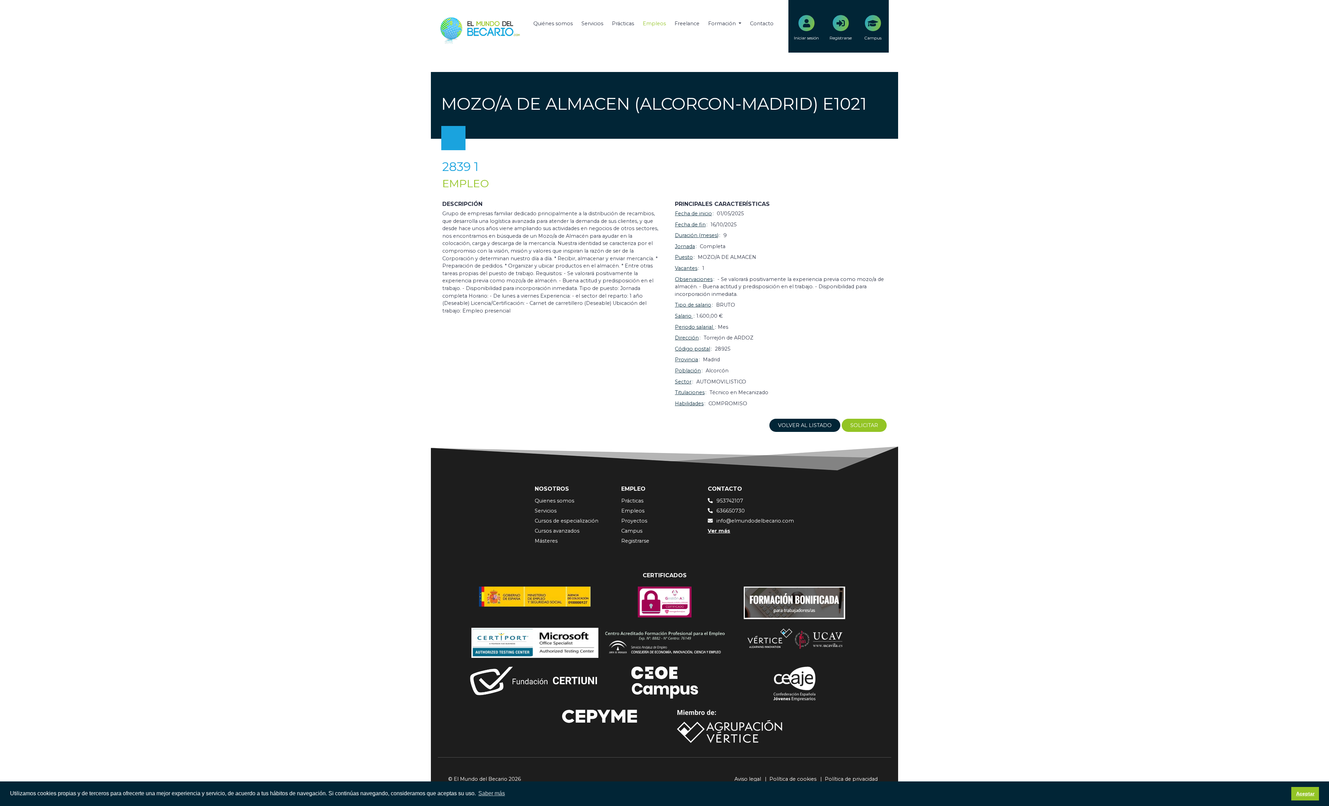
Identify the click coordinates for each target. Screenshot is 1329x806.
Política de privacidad (851, 779)
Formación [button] (722, 23)
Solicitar (864, 425)
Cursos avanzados (557, 531)
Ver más (719, 531)
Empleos (654, 23)
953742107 (729, 501)
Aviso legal (747, 779)
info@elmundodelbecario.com (755, 521)
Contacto (762, 23)
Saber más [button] (491, 793)
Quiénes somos (553, 23)
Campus (631, 531)
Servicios (592, 23)
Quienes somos (554, 501)
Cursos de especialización (566, 521)
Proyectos (634, 521)
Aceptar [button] (1305, 793)
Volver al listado (805, 425)
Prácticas (623, 23)
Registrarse (635, 541)
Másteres (546, 541)
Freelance (687, 23)
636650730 (730, 511)
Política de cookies (792, 779)
